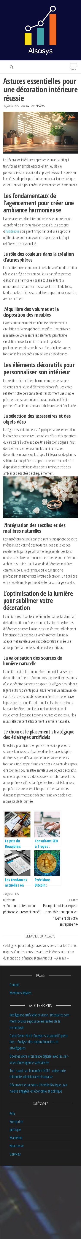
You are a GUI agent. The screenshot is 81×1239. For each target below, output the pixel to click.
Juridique (15, 1129)
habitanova (12, 231)
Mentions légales (21, 992)
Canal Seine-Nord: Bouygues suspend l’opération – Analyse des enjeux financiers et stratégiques (39, 1042)
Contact (14, 984)
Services (15, 1154)
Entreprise (16, 1121)
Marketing (16, 1137)
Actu (16, 894)
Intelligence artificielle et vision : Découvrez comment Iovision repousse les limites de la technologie (40, 1021)
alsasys (40, 106)
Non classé (17, 1145)
